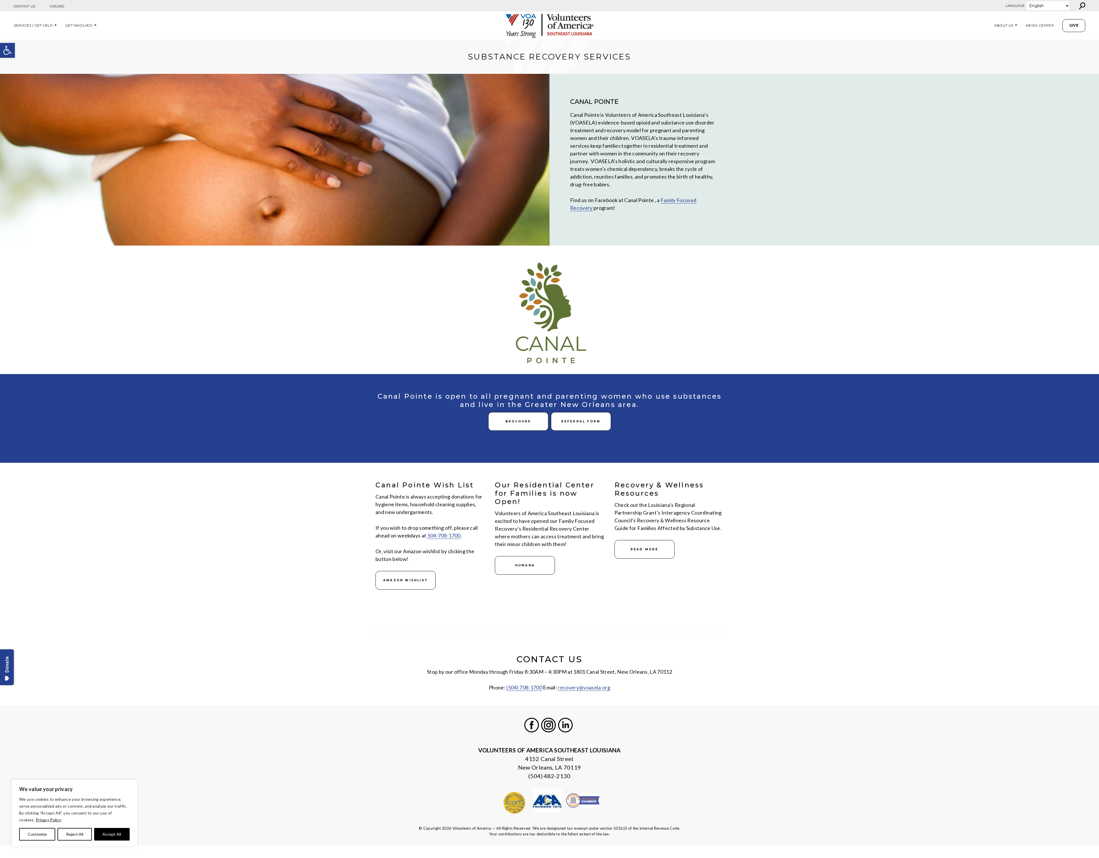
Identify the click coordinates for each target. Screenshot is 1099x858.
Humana (525, 565)
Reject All (74, 834)
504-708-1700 (443, 535)
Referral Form (581, 421)
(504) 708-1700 (524, 687)
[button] (7, 50)
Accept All (111, 834)
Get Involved (78, 25)
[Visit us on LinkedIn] (565, 725)
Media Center (1040, 25)
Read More (644, 549)
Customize (37, 834)
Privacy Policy (48, 819)
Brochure (518, 421)
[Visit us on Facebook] (531, 725)
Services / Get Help (33, 25)
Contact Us (24, 6)
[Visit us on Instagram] (548, 725)
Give (1073, 25)
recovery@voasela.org (584, 687)
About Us (1003, 25)
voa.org (57, 6)
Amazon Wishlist (405, 580)
